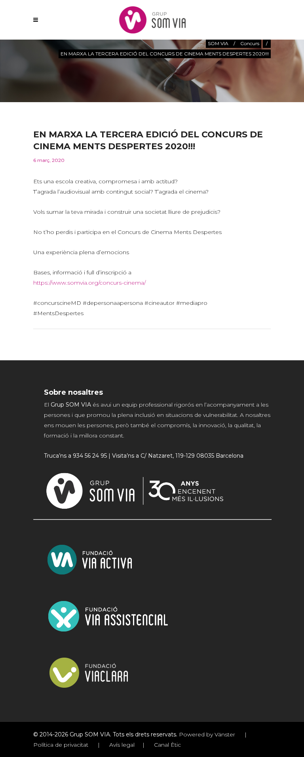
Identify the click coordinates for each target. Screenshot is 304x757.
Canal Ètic (166, 744)
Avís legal (121, 744)
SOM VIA (218, 43)
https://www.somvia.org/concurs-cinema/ (89, 282)
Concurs (249, 43)
